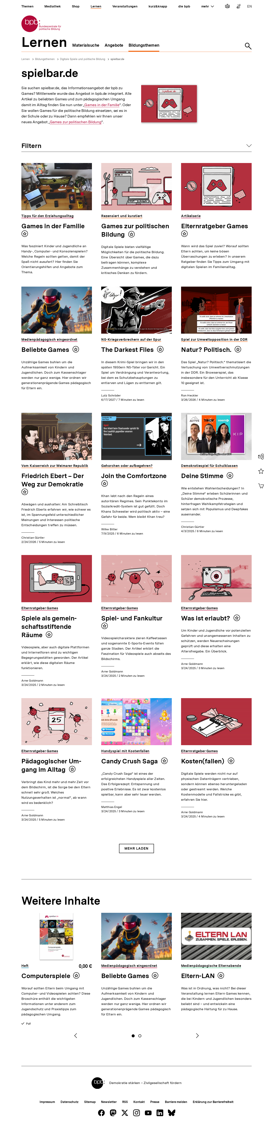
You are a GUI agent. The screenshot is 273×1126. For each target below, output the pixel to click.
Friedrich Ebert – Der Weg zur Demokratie (52, 480)
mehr (207, 6)
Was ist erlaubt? (206, 618)
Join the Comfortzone (134, 476)
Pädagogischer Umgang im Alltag (51, 765)
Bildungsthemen (45, 59)
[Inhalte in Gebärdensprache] (238, 7)
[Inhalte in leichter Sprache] (227, 7)
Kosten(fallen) (203, 761)
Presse (154, 1102)
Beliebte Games (46, 350)
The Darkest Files (128, 350)
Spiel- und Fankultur (131, 618)
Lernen (25, 59)
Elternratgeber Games (214, 226)
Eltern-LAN (198, 976)
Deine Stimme (203, 476)
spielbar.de (117, 59)
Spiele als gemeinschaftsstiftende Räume (49, 626)
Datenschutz (70, 1102)
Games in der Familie (101, 105)
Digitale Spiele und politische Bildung (82, 59)
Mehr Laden (136, 848)
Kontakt (138, 1102)
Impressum (47, 1102)
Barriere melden (176, 1102)
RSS (125, 1102)
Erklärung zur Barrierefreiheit (213, 1102)
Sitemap (89, 1102)
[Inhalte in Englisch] (249, 7)
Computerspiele (45, 976)
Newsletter (108, 1102)
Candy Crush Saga (130, 761)
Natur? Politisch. (207, 350)
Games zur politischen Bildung (75, 122)
